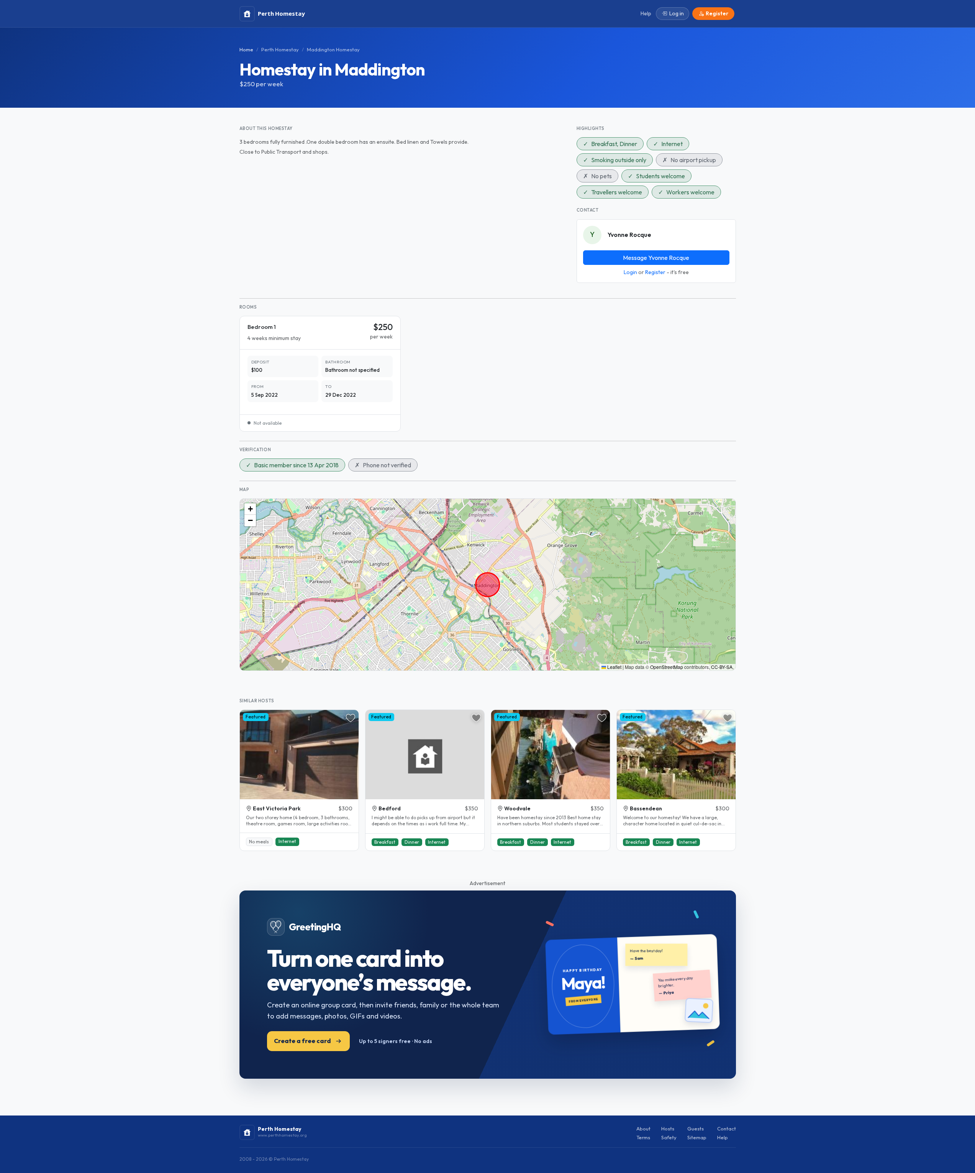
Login (630, 272)
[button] (250, 509)
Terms (643, 1137)
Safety (669, 1137)
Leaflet (613, 667)
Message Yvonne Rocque (656, 257)
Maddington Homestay (333, 49)
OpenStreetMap (666, 667)
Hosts (667, 1128)
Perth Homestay (280, 49)
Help (722, 1137)
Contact (726, 1128)
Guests (695, 1128)
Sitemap (696, 1137)
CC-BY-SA (721, 667)
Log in (676, 13)
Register (655, 272)
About (643, 1128)
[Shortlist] (350, 718)
